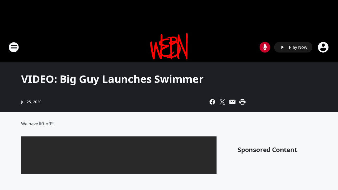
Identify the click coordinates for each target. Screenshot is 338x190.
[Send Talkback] (265, 47)
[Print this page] (242, 102)
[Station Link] (169, 47)
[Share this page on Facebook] (212, 102)
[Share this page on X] (222, 102)
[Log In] (324, 47)
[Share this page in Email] (232, 102)
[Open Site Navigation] (13, 47)
